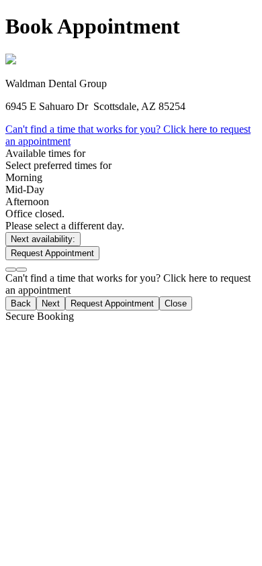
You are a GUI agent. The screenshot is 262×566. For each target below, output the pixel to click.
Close (176, 303)
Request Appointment (52, 253)
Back (21, 303)
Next (51, 303)
